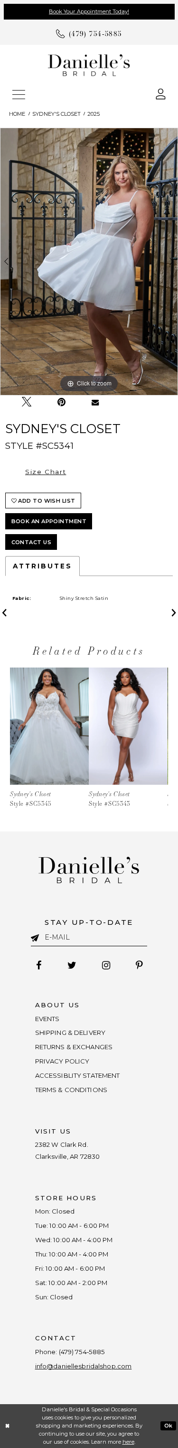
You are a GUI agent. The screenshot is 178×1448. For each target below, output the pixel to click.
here (128, 1441)
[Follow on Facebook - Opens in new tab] (39, 965)
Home (17, 114)
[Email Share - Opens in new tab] (95, 402)
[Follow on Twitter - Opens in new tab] (71, 965)
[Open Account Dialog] (160, 93)
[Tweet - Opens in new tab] (26, 402)
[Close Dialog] (7, 1425)
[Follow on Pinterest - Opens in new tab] (138, 965)
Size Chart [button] (45, 472)
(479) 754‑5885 (82, 1352)
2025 (93, 114)
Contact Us (31, 542)
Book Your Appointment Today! (89, 11)
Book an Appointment (49, 521)
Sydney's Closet (56, 114)
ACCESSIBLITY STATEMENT (77, 1075)
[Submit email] (38, 936)
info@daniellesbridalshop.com (83, 1366)
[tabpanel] (89, 261)
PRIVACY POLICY (62, 1061)
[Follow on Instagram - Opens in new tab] (106, 965)
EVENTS (47, 1019)
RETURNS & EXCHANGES (74, 1047)
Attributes (42, 566)
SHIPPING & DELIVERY (70, 1032)
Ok (168, 1425)
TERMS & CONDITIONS (71, 1090)
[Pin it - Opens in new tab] (61, 402)
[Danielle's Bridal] (89, 64)
